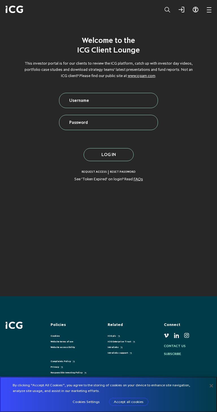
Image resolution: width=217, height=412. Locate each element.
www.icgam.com (141, 75)
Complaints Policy (61, 361)
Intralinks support (118, 352)
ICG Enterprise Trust (119, 341)
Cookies (55, 335)
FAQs (138, 178)
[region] (108, 394)
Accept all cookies (129, 401)
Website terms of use (62, 341)
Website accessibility (63, 347)
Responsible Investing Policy (67, 372)
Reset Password (123, 171)
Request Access (94, 171)
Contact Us (175, 346)
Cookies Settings (86, 401)
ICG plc (112, 335)
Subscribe (172, 354)
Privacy (55, 366)
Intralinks (113, 347)
